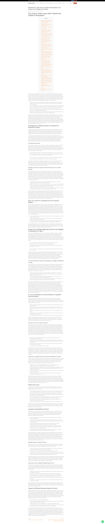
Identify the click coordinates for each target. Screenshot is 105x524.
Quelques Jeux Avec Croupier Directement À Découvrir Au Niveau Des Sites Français (46, 25)
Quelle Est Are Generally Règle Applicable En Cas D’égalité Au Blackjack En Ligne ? (46, 31)
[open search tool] (67, 3)
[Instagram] (75, 0)
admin (30, 11)
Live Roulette (43, 88)
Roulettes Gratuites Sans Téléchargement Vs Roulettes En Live (46, 85)
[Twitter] (72, 0)
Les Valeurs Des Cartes (44, 22)
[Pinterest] (76, 0)
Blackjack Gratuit (43, 58)
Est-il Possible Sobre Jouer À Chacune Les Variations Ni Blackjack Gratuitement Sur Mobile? (46, 64)
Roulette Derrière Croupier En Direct (46, 45)
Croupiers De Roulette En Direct (46, 44)
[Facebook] (71, 0)
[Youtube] (73, 0)
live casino (43, 123)
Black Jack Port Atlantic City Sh (46, 69)
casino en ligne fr (40, 11)
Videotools (31, 3)
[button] (102, 521)
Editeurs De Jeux (43, 42)
